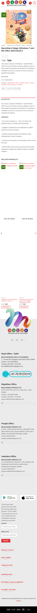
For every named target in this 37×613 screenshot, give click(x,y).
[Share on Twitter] (9, 88)
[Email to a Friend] (12, 88)
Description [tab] (5, 99)
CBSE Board (11, 83)
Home (3, 45)
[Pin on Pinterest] (15, 88)
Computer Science (24, 83)
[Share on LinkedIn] (19, 88)
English (29, 45)
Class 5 (17, 83)
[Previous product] (6, 56)
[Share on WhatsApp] (3, 88)
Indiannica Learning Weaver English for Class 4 (9, 300)
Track (6, 540)
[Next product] (3, 56)
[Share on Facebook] (6, 88)
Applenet (18, 600)
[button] (3, 3)
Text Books (20, 84)
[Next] (35, 237)
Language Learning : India (16, 45)
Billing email (5, 531)
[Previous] (1, 237)
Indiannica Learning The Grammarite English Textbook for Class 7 (26, 301)
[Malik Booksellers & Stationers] (16, 3)
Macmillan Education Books (8, 84)
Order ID (3, 523)
